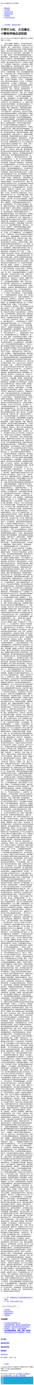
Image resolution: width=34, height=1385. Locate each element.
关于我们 (7, 1309)
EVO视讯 (7, 24)
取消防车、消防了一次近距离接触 (15, 1328)
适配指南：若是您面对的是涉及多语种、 (17, 1326)
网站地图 (22, 1375)
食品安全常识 (16, 24)
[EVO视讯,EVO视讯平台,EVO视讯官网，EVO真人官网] (17, 3)
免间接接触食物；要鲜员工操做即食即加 (17, 1325)
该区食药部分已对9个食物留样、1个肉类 (17, 1332)
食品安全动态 (8, 1313)
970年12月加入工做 (16, 1301)
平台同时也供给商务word (12, 1323)
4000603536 (4, 1354)
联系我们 (7, 1315)
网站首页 (7, 8)
